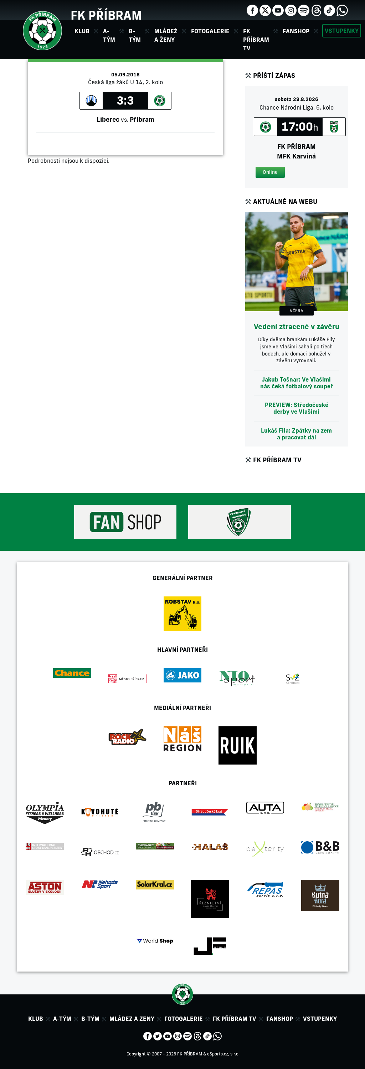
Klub (35, 1018)
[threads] (316, 9)
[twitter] (265, 9)
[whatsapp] (342, 9)
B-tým (90, 1018)
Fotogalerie (210, 31)
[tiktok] (329, 9)
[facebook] (252, 9)
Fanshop (296, 31)
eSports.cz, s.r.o (222, 1054)
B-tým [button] (135, 35)
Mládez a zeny (131, 1018)
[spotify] (303, 9)
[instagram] (291, 9)
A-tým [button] (109, 35)
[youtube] (278, 9)
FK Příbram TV (256, 39)
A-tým (62, 1018)
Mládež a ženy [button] (166, 35)
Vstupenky (342, 30)
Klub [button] (81, 31)
